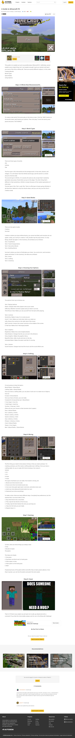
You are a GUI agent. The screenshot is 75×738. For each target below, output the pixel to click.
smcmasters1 (22, 689)
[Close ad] (74, 67)
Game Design (18, 11)
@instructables (69, 719)
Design (12, 11)
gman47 (21, 702)
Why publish (51, 719)
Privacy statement (26, 735)
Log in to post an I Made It (37, 639)
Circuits (29, 719)
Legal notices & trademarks (66, 735)
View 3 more (48, 155)
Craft (29, 725)
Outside (37, 723)
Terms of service (17, 735)
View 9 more (46, 377)
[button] (54, 14)
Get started (51, 721)
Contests (23, 2)
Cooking (37, 719)
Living (36, 721)
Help (50, 723)
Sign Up (71, 2)
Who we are (51, 726)
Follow (14, 59)
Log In (64, 2)
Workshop (30, 721)
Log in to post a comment (37, 710)
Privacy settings (34, 735)
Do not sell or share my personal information (49, 735)
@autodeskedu (69, 722)
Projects (17, 2)
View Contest (56, 623)
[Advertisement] (66, 83)
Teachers (30, 2)
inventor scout (6, 11)
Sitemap (50, 725)
